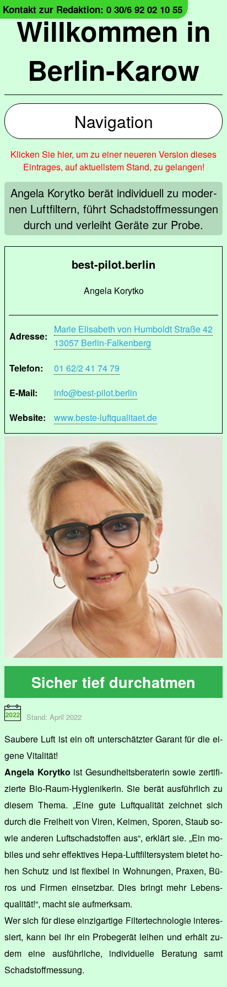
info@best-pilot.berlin (95, 392)
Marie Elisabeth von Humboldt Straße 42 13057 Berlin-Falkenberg (133, 336)
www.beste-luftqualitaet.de (105, 417)
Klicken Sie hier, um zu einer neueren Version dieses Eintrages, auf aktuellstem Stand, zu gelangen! (113, 160)
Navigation (113, 121)
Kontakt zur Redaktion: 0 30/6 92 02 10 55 (92, 9)
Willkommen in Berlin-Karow (114, 50)
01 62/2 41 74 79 (87, 368)
